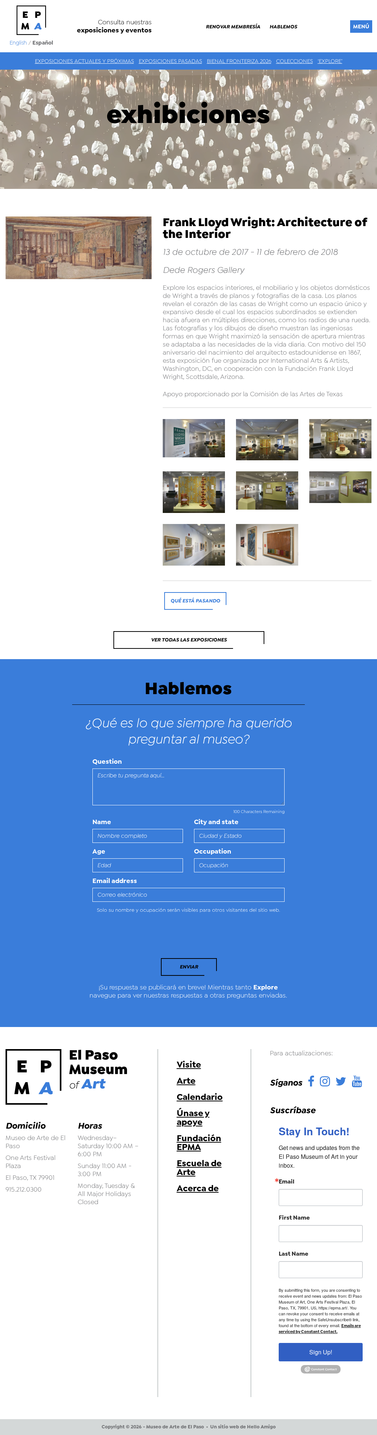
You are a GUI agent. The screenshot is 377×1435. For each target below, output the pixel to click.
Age (98, 851)
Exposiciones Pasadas (170, 61)
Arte (186, 1080)
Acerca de (198, 1188)
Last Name (293, 1254)
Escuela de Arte (199, 1168)
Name (101, 822)
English (18, 43)
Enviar (189, 967)
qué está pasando (195, 601)
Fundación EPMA (199, 1143)
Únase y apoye (193, 1118)
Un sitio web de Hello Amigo (243, 1427)
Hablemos (283, 26)
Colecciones (294, 61)
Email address (114, 881)
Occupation (212, 851)
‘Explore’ (330, 61)
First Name (294, 1218)
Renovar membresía (233, 26)
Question (107, 761)
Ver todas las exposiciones (189, 640)
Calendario (200, 1096)
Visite (189, 1064)
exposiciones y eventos (114, 30)
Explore (265, 987)
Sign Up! (320, 1352)
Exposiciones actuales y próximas (84, 61)
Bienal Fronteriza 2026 (239, 61)
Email (287, 1182)
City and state (216, 822)
